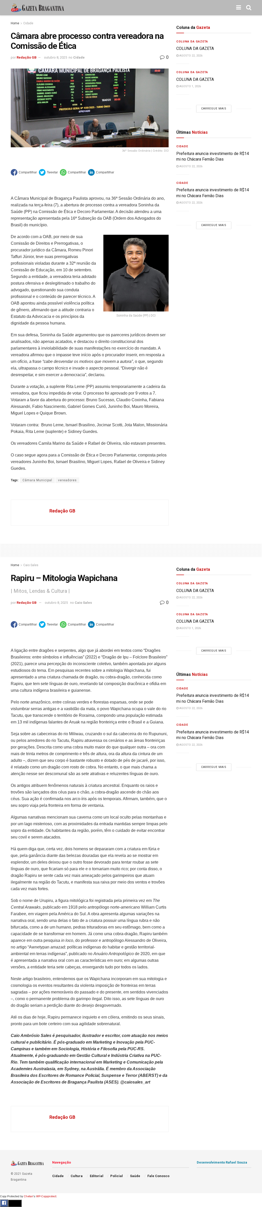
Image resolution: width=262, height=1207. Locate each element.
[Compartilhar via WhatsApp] (73, 172)
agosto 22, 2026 (190, 55)
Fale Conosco (158, 1176)
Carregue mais (213, 108)
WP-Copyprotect (46, 1196)
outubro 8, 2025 (55, 57)
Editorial (96, 1176)
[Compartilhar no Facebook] (24, 172)
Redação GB (27, 57)
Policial (116, 1176)
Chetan (28, 1196)
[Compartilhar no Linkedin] (101, 172)
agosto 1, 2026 (190, 86)
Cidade (28, 23)
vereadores (67, 480)
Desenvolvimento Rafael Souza (222, 1162)
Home (15, 23)
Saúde (135, 1176)
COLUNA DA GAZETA (195, 48)
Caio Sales (30, 565)
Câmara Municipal (37, 480)
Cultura (77, 1176)
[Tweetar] (48, 172)
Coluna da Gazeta (192, 41)
